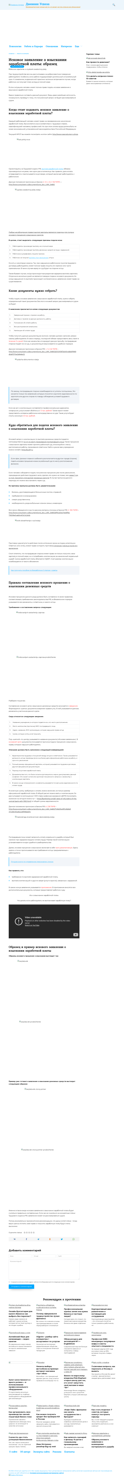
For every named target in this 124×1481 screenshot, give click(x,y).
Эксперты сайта (41, 1451)
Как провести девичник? (98, 62)
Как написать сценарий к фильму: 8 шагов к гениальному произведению (75, 1440)
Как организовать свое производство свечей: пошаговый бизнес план (20, 1414)
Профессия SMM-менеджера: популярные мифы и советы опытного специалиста (103, 1342)
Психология (15, 46)
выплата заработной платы (52, 169)
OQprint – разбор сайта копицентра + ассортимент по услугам (48, 1339)
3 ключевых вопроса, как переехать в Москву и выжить (103, 1368)
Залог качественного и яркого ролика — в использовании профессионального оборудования (19, 1384)
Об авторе (25, 1451)
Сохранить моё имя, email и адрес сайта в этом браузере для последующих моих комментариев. (43, 1282)
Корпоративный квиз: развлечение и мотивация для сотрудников (102, 1312)
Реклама (57, 1451)
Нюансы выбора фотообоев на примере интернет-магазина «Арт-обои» (47, 1370)
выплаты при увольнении (38, 258)
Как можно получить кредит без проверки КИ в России (48, 1416)
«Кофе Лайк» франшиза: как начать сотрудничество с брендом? (75, 1413)
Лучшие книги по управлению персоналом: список (32, 862)
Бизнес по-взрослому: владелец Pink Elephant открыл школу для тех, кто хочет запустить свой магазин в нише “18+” (75, 1382)
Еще (77, 46)
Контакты (69, 1451)
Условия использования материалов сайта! (47, 1473)
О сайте (13, 1451)
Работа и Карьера (33, 46)
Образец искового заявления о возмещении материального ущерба (103, 1443)
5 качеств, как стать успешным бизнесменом (20, 1438)
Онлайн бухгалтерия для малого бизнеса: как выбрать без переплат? (20, 1313)
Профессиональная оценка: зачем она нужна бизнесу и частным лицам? (76, 1312)
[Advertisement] (62, 26)
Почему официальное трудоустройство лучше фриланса (48, 1316)
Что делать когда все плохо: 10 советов (99, 77)
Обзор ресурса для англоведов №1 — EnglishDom (73, 1341)
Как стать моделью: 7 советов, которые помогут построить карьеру (102, 1413)
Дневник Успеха (37, 4)
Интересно (66, 46)
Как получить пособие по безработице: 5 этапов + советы (34, 570)
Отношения (52, 46)
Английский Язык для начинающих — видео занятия (19, 1339)
